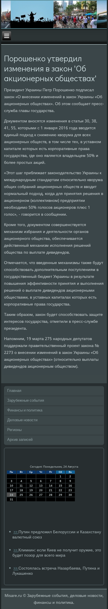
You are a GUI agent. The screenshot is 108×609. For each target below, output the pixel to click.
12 (31, 485)
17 (11, 490)
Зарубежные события (25, 400)
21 (50, 490)
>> (16, 532)
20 (41, 490)
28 (50, 494)
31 (11, 499)
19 (31, 490)
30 (70, 494)
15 (60, 485)
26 (31, 494)
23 (70, 490)
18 (21, 490)
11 (21, 485)
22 (60, 490)
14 (50, 485)
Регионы (14, 430)
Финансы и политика (24, 410)
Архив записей (20, 440)
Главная (14, 391)
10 (11, 485)
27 (41, 494)
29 (60, 494)
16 (70, 485)
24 (11, 494)
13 (41, 485)
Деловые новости (22, 420)
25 (21, 494)
